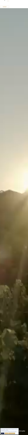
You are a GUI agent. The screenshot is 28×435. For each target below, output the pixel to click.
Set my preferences (11, 433)
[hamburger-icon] (8, 1)
